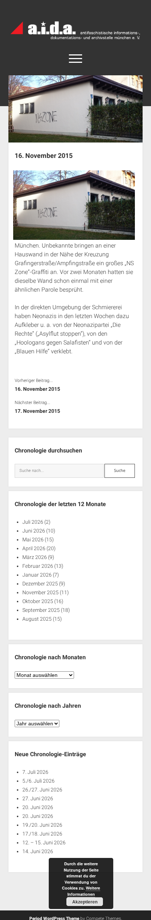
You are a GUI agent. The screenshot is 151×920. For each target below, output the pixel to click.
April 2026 (33, 548)
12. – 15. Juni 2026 (44, 842)
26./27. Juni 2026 (42, 790)
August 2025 (37, 619)
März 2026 (34, 557)
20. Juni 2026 (37, 807)
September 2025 (41, 610)
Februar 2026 (37, 566)
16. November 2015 (37, 389)
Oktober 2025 (37, 601)
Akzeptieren (84, 901)
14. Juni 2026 (37, 851)
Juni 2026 (33, 531)
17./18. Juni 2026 (42, 834)
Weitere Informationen (83, 891)
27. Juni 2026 (37, 798)
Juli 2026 (32, 522)
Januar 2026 (37, 575)
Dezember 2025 (40, 584)
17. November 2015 (37, 411)
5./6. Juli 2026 (38, 781)
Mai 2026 (33, 539)
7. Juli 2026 (35, 772)
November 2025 (40, 592)
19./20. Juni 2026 (42, 825)
